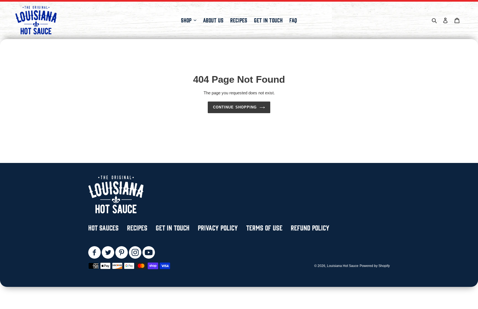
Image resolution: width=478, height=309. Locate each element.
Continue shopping (235, 107)
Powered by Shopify (375, 266)
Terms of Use (264, 227)
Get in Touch (172, 227)
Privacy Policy (218, 227)
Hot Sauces (103, 227)
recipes (137, 227)
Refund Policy (310, 227)
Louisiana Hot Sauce (342, 266)
